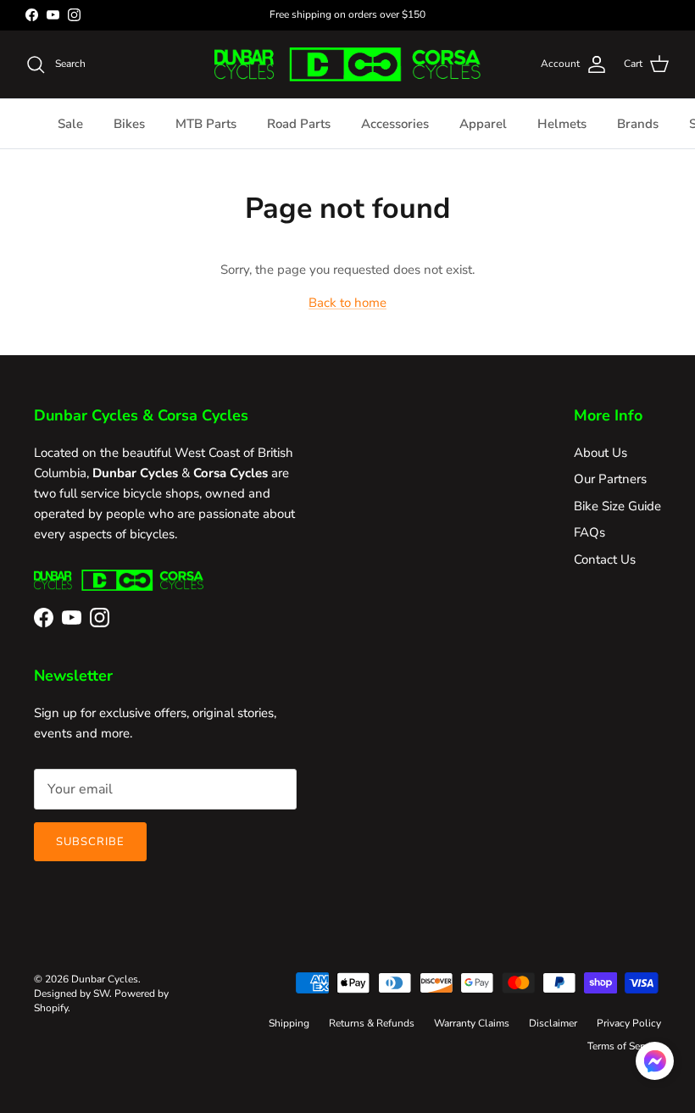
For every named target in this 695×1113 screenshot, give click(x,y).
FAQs (589, 532)
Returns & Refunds (371, 1023)
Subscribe (90, 841)
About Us (600, 452)
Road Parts (299, 123)
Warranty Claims (471, 1023)
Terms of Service (624, 1046)
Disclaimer (553, 1023)
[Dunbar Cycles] (347, 64)
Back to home (347, 302)
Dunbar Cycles (104, 979)
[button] (655, 1061)
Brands (638, 123)
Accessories (395, 123)
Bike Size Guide (617, 506)
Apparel (483, 123)
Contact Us (605, 559)
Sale (70, 123)
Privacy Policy (629, 1023)
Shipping (289, 1023)
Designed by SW (71, 993)
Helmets (562, 123)
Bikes (129, 123)
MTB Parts (205, 123)
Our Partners (610, 478)
